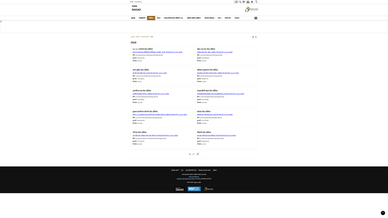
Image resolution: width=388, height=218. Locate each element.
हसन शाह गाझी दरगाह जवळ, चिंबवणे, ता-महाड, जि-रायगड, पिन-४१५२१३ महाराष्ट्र (216, 135)
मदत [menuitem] (182, 170)
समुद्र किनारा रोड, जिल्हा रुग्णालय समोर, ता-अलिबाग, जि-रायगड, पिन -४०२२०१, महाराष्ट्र (218, 73)
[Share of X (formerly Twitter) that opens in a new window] (256, 37)
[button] (256, 18)
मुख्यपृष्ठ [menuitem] (133, 18)
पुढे (198, 154)
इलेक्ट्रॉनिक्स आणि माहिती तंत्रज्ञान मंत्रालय (186, 179)
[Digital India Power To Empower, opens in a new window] (208, 189)
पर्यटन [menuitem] (219, 18)
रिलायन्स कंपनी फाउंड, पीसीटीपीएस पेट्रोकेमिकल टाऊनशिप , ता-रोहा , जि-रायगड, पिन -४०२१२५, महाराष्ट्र (157, 52)
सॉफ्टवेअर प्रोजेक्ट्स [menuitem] (209, 18)
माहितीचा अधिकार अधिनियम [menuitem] (194, 18)
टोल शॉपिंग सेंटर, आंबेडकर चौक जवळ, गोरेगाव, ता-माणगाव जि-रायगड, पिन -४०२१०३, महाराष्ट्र (155, 135)
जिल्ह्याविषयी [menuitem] (142, 18)
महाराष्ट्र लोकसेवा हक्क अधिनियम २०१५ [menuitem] (173, 18)
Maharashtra (138, 2)
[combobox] (256, 1)
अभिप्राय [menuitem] (215, 170)
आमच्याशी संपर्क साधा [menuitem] (191, 170)
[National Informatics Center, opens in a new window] (194, 189)
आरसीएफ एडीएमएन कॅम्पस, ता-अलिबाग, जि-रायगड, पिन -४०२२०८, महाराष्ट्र (151, 94)
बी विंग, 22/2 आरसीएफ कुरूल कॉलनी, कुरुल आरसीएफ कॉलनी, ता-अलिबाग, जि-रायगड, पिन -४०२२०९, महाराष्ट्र (160, 115)
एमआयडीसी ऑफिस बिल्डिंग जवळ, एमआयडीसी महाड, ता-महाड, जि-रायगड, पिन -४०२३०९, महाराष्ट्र (220, 94)
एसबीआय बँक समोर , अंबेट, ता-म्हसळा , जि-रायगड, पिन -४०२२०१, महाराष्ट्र (214, 52)
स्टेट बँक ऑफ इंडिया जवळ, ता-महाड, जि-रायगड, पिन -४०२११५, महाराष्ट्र (150, 73)
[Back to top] (383, 213)
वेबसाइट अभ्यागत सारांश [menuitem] (205, 170)
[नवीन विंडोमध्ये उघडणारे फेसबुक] (253, 37)
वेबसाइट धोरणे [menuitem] (175, 170)
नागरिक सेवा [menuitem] (228, 18)
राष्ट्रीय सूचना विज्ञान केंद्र (194, 177)
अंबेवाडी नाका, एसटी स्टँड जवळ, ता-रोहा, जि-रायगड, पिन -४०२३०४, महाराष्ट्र (214, 115)
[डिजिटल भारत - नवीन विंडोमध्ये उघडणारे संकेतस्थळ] (249, 14)
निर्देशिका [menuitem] (151, 18)
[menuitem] (236, 2)
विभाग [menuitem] (158, 18)
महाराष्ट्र (131, 2)
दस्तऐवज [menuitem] (237, 18)
